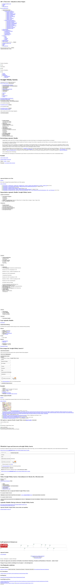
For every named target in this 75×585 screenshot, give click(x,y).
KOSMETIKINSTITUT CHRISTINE (19, 417)
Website (2, 359)
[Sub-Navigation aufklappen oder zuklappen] (13, 11)
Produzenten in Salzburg (10, 24)
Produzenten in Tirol (10, 26)
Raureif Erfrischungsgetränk (22, 415)
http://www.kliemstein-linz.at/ (11, 150)
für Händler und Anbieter (8, 31)
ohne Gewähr (29, 420)
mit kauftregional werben (17, 573)
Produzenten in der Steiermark (11, 25)
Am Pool (12, 187)
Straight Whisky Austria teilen (7, 89)
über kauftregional (37, 569)
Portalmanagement (19, 577)
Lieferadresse (3, 374)
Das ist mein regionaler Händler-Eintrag (13, 504)
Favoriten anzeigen (5, 486)
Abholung (2, 309)
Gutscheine (2, 316)
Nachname (3, 368)
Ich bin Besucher (7, 505)
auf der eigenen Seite (33, 499)
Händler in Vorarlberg (10, 18)
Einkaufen (2, 255)
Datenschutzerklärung (6, 381)
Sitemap (14, 577)
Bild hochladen (5, 88)
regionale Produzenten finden (9, 20)
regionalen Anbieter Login (6, 3)
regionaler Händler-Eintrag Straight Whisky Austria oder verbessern (13, 499)
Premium (1, 180)
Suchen (15, 42)
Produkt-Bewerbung (7, 33)
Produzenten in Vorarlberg (11, 27)
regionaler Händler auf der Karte (5, 159)
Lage (3, 93)
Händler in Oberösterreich (11, 14)
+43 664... (5, 161)
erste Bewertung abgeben (4, 112)
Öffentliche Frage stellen (6, 488)
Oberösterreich (9, 333)
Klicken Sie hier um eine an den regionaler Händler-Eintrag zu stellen (14, 450)
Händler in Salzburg (10, 15)
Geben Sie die (6, 354)
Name (2, 456)
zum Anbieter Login (10, 573)
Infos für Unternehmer (6, 30)
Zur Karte (4, 391)
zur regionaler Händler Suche (5, 99)
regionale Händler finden (8, 11)
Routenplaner (2, 322)
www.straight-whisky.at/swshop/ (12, 393)
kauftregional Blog (5, 40)
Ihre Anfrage (3, 363)
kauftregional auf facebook (35, 581)
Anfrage (3, 96)
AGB (12, 464)
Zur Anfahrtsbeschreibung (6, 392)
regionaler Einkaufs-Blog (4, 581)
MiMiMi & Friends (18, 188)
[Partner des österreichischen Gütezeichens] (37, 557)
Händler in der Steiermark (11, 16)
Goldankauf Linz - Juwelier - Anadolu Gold (40, 185)
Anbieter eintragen (3, 573)
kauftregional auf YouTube (44, 581)
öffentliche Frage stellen (14, 452)
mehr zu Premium (3, 183)
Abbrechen (11, 467)
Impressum (2, 577)
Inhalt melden (5, 91)
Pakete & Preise (7, 34)
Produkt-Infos (3, 203)
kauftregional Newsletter (13, 581)
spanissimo (14, 418)
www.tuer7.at (25, 148)
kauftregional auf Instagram (26, 581)
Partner (5, 37)
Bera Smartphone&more (15, 410)
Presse (5, 36)
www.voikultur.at (62, 149)
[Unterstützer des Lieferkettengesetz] (37, 556)
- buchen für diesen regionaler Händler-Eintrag (49, 499)
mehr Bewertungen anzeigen (5, 356)
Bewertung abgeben (6, 484)
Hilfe (3, 5)
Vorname (2, 366)
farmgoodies (4, 414)
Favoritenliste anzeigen (4, 104)
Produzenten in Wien (10, 28)
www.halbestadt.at (30, 149)
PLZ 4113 (8, 331)
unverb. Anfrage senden (4, 83)
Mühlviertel (4, 341)
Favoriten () (5, 509)
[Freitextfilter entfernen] (12, 42)
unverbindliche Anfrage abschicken (7, 383)
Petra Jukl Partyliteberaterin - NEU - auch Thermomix (46, 190)
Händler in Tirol (9, 17)
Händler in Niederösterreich (11, 13)
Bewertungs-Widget (25, 573)
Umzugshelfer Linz (16, 416)
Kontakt (3, 4)
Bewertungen (4, 95)
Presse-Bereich (19, 581)
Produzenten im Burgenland (11, 21)
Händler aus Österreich (4, 569)
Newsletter (6, 38)
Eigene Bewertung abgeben (5, 350)
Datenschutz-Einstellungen (44, 569)
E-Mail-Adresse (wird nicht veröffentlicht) (8, 458)
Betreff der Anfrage (4, 361)
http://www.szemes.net (63, 150)
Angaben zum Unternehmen (5, 194)
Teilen (4, 483)
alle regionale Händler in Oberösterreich (6, 98)
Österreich (6, 334)
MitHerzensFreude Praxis (32, 186)
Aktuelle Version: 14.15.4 (29, 583)
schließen (9, 104)
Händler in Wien (9, 19)
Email (2, 370)
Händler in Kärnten (10, 12)
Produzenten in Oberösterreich (11, 23)
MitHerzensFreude (28, 189)
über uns (3, 35)
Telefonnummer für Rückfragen (6, 372)
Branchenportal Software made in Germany (12, 583)
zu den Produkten (5, 29)
